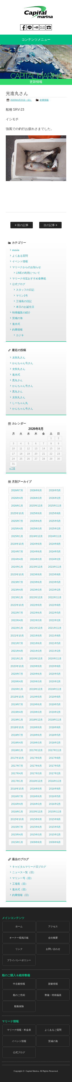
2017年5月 (55, 765)
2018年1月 (17, 750)
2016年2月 (55, 804)
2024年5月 (55, 551)
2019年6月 (36, 704)
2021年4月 (17, 651)
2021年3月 (36, 651)
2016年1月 (17, 811)
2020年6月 (36, 673)
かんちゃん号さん (22, 363)
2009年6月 (55, 842)
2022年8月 (55, 605)
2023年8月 (55, 574)
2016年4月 (17, 804)
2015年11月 (54, 811)
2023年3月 (36, 589)
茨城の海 (17, 318)
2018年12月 (36, 719)
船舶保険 (19, 1006)
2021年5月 (55, 643)
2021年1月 (17, 658)
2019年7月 (17, 704)
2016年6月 (36, 796)
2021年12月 (36, 628)
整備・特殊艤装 (53, 995)
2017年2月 (55, 773)
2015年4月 (17, 834)
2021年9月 (36, 635)
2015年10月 (17, 819)
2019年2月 (55, 712)
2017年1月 (17, 781)
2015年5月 (55, 827)
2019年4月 (17, 712)
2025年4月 (17, 528)
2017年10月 (17, 758)
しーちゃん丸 (20, 403)
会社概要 (53, 937)
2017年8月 (55, 758)
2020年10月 (17, 666)
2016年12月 (36, 781)
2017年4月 (17, 773)
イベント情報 (20, 261)
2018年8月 (55, 727)
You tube (36, 27)
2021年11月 (54, 628)
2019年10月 (17, 696)
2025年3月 (36, 528)
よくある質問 (20, 255)
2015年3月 (36, 834)
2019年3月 (36, 712)
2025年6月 (36, 521)
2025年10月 (17, 513)
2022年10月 (17, 605)
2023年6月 (36, 582)
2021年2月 (55, 651)
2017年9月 (36, 758)
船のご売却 (19, 995)
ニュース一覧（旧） (24, 872)
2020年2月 (55, 681)
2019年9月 (36, 696)
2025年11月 (54, 505)
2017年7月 (17, 765)
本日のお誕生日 (25, 306)
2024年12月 (36, 536)
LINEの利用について (28, 272)
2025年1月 (17, 536)
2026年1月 (17, 505)
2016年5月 (55, 796)
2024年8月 (55, 544)
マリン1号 (22, 295)
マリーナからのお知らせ (26, 267)
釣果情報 (44, 100)
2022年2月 (55, 620)
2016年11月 (54, 781)
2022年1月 (17, 628)
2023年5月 (55, 582)
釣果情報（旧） (21, 895)
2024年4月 (17, 559)
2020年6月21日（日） (21, 100)
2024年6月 (36, 551)
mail (42, 27)
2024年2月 (55, 559)
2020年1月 (17, 689)
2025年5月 (55, 521)
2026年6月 (36, 490)
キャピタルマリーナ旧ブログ (29, 866)
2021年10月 (17, 635)
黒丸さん (17, 380)
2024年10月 (17, 544)
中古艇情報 (19, 983)
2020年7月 (17, 673)
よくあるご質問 (53, 1029)
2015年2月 (55, 834)
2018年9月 (36, 727)
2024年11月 (54, 536)
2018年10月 (17, 727)
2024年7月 (17, 551)
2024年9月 (36, 544)
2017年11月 (54, 750)
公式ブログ (18, 284)
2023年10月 (17, 574)
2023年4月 (17, 589)
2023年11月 (54, 566)
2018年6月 (36, 735)
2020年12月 (36, 658)
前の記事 (22, 225)
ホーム (19, 926)
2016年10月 (17, 788)
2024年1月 (17, 566)
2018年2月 (55, 742)
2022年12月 (36, 597)
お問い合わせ (53, 949)
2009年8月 (36, 842)
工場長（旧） (20, 883)
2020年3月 (36, 681)
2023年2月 (55, 589)
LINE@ (30, 27)
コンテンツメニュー (36, 39)
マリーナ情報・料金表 (19, 1029)
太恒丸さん (18, 357)
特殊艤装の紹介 (21, 312)
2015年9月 (36, 819)
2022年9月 (36, 605)
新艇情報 (53, 983)
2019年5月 (55, 704)
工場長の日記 (24, 301)
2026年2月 (55, 498)
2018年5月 (55, 735)
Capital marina (38, 12)
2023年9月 (36, 574)
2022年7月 (17, 612)
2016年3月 (36, 804)
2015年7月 (17, 827)
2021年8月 (55, 635)
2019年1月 (17, 719)
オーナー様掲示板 (19, 937)
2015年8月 (55, 819)
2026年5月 (55, 490)
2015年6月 (36, 827)
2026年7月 (17, 490)
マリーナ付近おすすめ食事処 (29, 278)
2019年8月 (55, 696)
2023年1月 (17, 597)
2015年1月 (17, 842)
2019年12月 (36, 689)
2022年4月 (17, 620)
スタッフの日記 (25, 289)
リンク (19, 949)
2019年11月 (54, 689)
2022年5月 (55, 612)
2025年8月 (55, 513)
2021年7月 (17, 643)
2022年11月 (54, 597)
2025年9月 (36, 513)
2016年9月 (36, 788)
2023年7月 (17, 582)
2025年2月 (55, 528)
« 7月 (12, 468)
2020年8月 (55, 666)
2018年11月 (54, 719)
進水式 (16, 323)
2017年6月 (36, 765)
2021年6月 (36, 643)
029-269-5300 (49, 27)
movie (15, 250)
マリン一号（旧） (22, 878)
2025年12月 (36, 505)
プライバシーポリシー (19, 960)
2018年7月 (17, 735)
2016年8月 (55, 788)
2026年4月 (17, 498)
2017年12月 (36, 750)
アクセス (53, 926)
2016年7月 (17, 796)
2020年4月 (17, 681)
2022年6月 (36, 612)
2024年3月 (36, 559)
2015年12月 (36, 811)
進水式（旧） (20, 889)
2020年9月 (36, 666)
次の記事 (50, 225)
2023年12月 (36, 566)
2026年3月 (36, 498)
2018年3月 (36, 742)
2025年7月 (17, 521)
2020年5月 (55, 673)
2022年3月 (36, 620)
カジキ (20, 335)
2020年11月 (54, 658)
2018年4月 (17, 742)
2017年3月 (36, 773)
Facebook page (23, 27)
